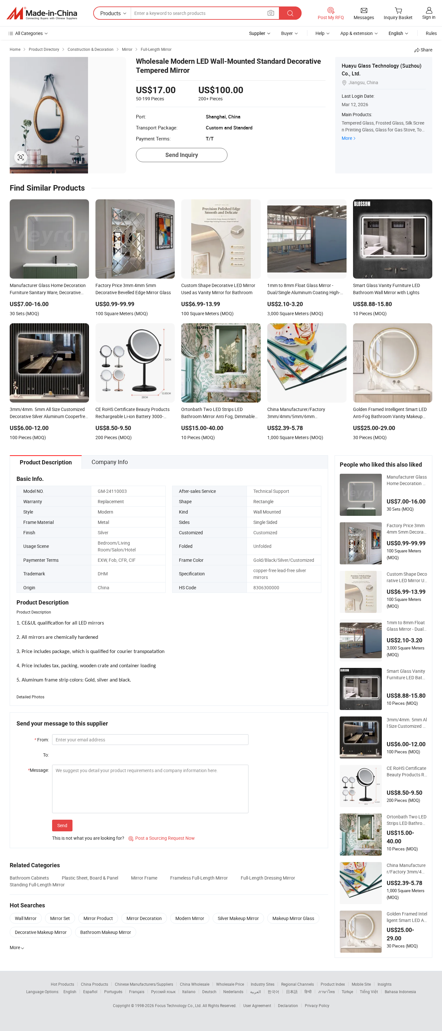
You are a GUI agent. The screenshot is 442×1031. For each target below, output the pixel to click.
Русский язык (163, 991)
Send (62, 825)
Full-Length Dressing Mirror (268, 878)
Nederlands (233, 991)
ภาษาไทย (326, 991)
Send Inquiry (181, 154)
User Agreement (257, 1005)
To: (46, 755)
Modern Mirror (189, 918)
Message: (38, 770)
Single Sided (265, 522)
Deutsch (209, 991)
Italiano (188, 991)
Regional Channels (297, 984)
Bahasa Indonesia (400, 991)
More (347, 138)
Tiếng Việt (369, 991)
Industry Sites (262, 984)
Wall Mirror (26, 918)
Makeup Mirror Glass (293, 918)
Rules (431, 33)
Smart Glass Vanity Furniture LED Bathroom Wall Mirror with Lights (406, 674)
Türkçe (347, 991)
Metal (103, 522)
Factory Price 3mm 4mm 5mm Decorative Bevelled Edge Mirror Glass (407, 528)
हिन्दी (308, 991)
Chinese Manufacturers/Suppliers (144, 984)
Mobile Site (361, 984)
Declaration (288, 1005)
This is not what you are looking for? (88, 838)
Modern (105, 512)
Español (90, 991)
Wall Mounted (267, 512)
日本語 (292, 991)
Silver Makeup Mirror (238, 918)
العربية (255, 991)
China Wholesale (194, 984)
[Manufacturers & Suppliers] (41, 13)
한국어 (273, 991)
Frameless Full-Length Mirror (199, 878)
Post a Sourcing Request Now (161, 838)
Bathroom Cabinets (29, 878)
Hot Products (62, 984)
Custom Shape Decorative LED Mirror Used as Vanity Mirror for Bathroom (407, 577)
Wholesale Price (230, 984)
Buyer (287, 33)
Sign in (429, 17)
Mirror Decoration (144, 918)
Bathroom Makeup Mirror (105, 932)
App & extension (356, 33)
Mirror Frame (144, 878)
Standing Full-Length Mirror (37, 884)
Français (136, 991)
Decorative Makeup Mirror (41, 932)
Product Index (333, 984)
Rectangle (263, 501)
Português (113, 991)
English (69, 991)
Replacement (111, 501)
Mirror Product (98, 918)
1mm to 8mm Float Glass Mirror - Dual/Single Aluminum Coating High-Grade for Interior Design (406, 625)
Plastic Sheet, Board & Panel (90, 878)
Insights (385, 984)
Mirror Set (60, 918)
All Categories (29, 33)
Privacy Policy (317, 1005)
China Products (94, 984)
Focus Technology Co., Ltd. (179, 1005)
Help (320, 33)
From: (41, 740)
